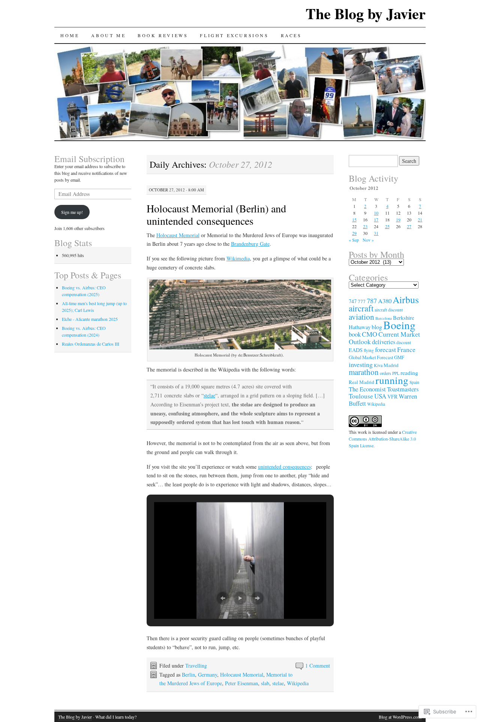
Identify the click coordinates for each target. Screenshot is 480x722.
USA (380, 396)
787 (372, 300)
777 (362, 301)
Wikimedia (238, 258)
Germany (207, 674)
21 (420, 220)
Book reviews (163, 35)
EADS (356, 349)
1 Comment (317, 665)
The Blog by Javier (366, 13)
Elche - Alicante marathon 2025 (90, 319)
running (391, 380)
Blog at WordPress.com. (400, 717)
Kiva (378, 365)
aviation (361, 316)
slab (265, 683)
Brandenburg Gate (250, 243)
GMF (399, 357)
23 (365, 226)
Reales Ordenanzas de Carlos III (90, 344)
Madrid (391, 365)
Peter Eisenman (241, 683)
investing (361, 364)
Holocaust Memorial (178, 235)
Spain (414, 382)
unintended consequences (284, 466)
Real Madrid (361, 382)
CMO (369, 333)
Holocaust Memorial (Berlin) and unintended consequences (216, 214)
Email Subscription (89, 159)
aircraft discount (389, 310)
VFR (392, 396)
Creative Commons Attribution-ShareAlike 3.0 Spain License (383, 438)
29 (354, 233)
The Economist (367, 389)
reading (409, 372)
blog (377, 327)
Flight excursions (234, 35)
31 (376, 233)
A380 (385, 300)
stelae (209, 395)
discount (403, 342)
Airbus (406, 299)
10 (376, 213)
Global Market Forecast (371, 357)
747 (353, 301)
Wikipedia (298, 683)
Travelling (196, 665)
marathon (364, 372)
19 (398, 220)
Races (291, 35)
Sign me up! (72, 212)
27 (409, 226)
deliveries (383, 342)
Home (69, 35)
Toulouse (361, 396)
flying (369, 350)
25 (387, 226)
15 (354, 220)
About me (108, 35)
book (355, 334)
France (406, 349)
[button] (223, 598)
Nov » (368, 240)
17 (376, 220)
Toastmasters (402, 389)
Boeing (399, 324)
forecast (385, 349)
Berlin (188, 674)
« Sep (354, 240)
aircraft (361, 308)
